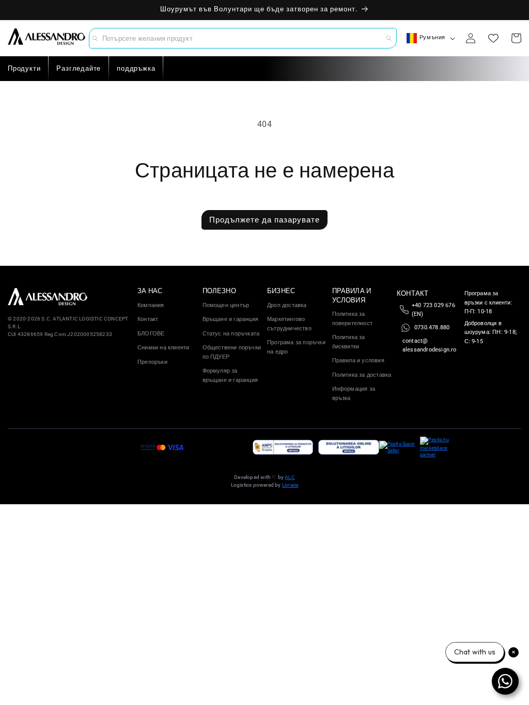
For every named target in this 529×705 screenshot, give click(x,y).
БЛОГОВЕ (150, 333)
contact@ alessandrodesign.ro (429, 346)
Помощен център (226, 305)
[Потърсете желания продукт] (389, 38)
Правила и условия (358, 360)
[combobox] (243, 38)
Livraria (290, 485)
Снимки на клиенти (163, 347)
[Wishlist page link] (493, 38)
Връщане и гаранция (231, 319)
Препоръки (152, 362)
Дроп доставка (287, 305)
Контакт (147, 319)
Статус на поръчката (231, 333)
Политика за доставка (362, 375)
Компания (150, 305)
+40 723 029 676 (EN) (433, 310)
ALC (290, 477)
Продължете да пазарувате (264, 220)
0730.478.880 (431, 327)
